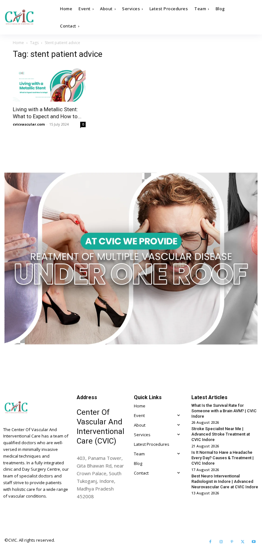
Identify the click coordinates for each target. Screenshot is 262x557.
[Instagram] (221, 542)
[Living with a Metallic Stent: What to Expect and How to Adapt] (49, 84)
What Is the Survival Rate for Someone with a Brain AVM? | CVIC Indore (224, 411)
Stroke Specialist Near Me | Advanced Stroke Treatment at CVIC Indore (220, 434)
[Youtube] (254, 542)
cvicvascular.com (29, 124)
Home (18, 42)
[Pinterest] (232, 542)
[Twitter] (243, 542)
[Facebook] (210, 542)
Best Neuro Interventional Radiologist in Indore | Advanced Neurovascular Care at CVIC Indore (224, 481)
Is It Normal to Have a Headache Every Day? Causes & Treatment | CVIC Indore (222, 458)
